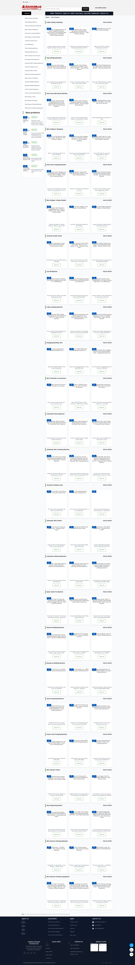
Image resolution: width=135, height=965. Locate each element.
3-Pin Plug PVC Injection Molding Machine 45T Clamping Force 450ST (79, 652)
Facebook (23, 922)
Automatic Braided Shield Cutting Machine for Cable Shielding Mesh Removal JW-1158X (56, 118)
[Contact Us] (34, 953)
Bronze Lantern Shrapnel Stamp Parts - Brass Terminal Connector (56, 403)
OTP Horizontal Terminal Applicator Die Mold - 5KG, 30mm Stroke (56, 510)
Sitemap (23, 933)
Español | (38, 914)
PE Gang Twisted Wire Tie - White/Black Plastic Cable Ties (102, 866)
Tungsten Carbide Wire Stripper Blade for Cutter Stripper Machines (102, 225)
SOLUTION (87, 13)
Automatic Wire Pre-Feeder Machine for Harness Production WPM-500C (56, 545)
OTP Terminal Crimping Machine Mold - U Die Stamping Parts (79, 510)
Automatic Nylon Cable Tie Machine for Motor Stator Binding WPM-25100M (102, 616)
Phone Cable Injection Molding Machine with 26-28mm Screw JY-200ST (102, 652)
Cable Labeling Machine (31, 48)
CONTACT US (104, 13)
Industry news (73, 925)
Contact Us (48, 958)
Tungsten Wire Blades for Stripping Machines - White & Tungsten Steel (57, 225)
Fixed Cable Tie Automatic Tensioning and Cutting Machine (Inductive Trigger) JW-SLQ (56, 616)
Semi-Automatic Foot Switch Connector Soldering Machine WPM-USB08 (102, 581)
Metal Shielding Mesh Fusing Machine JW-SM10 (36, 160)
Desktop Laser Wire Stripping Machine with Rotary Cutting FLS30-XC (79, 154)
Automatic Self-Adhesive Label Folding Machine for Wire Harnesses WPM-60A (79, 332)
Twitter (23, 929)
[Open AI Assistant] (131, 945)
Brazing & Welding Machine (32, 85)
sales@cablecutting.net (100, 922)
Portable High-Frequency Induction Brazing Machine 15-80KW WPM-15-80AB (101, 688)
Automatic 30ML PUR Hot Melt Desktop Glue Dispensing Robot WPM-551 (79, 830)
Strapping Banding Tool (31, 52)
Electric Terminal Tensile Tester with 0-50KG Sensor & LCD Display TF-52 (79, 260)
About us (72, 928)
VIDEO (72, 13)
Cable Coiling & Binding (31, 18)
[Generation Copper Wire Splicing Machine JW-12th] (26, 168)
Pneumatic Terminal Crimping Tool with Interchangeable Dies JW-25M (102, 189)
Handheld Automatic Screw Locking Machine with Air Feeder (102, 723)
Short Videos (79, 13)
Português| (67, 914)
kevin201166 (98, 925)
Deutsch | (53, 914)
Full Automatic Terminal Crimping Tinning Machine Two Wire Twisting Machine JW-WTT (79, 474)
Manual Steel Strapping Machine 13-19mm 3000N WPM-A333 (79, 367)
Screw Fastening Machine (32, 89)
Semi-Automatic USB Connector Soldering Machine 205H (79, 581)
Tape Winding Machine (31, 22)
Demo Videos (49, 951)
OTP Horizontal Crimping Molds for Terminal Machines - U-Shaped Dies (102, 510)
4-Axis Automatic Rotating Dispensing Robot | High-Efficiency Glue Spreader (56, 830)
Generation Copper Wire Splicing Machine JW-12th (37, 171)
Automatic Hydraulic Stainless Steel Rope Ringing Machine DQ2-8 (56, 296)
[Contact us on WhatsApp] (131, 950)
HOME (52, 13)
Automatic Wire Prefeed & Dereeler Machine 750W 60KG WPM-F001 (102, 545)
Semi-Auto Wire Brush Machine (33, 25)
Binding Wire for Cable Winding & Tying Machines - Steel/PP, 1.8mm (56, 866)
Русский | (27, 914)
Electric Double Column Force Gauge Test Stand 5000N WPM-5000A (101, 260)
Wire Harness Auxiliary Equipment (34, 108)
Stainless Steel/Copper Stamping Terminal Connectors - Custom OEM (101, 403)
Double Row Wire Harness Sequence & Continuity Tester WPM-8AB (56, 794)
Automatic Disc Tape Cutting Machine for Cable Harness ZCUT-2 (101, 438)
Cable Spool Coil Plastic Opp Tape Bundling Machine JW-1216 (102, 47)
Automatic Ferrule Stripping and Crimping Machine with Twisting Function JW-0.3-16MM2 (56, 189)
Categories (27, 13)
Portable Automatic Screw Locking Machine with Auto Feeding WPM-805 (56, 723)
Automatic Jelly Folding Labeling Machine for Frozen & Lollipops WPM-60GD (101, 332)
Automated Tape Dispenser (32, 59)
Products (48, 948)
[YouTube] (24, 953)
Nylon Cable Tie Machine (31, 78)
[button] (33, 18)
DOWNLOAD (95, 13)
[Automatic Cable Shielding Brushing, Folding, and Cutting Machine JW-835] (26, 145)
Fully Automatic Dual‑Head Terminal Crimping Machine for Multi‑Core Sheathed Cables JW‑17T (101, 474)
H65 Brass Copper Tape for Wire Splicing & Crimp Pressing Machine (79, 866)
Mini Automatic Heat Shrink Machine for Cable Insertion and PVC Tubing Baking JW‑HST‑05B (79, 901)
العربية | (49, 914)
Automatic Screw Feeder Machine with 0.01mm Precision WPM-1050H (79, 723)
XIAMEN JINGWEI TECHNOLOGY (34, 943)
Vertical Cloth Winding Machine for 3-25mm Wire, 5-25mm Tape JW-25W (102, 82)
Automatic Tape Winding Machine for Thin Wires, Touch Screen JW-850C (79, 82)
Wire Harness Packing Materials (33, 104)
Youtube (23, 926)
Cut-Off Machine (29, 44)
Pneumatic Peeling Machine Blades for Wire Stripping (79, 225)
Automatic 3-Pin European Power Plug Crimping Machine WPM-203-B (101, 759)
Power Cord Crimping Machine (33, 93)
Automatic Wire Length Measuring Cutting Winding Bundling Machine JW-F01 (79, 47)
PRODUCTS (58, 13)
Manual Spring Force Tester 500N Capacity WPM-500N (56, 260)
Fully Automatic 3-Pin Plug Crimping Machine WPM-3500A (79, 759)
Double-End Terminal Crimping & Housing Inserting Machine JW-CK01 (56, 474)
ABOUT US (66, 13)
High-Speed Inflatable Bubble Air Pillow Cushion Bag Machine (56, 367)
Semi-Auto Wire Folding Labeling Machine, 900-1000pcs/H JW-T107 (56, 82)
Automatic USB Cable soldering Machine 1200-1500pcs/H (56, 581)
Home (47, 17)
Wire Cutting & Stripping (31, 29)
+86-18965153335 (99, 928)
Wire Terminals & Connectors (32, 55)
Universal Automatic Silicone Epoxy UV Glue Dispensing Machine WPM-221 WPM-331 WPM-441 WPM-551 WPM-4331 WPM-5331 (102, 830)
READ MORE (107, 22)
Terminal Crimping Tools (31, 66)
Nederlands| (60, 914)
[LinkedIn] (31, 953)
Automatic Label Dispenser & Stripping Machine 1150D (79, 438)
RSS (71, 935)
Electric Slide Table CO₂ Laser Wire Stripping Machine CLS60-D (102, 154)
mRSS (106, 962)
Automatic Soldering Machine (33, 74)
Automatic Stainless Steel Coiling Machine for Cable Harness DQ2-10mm (101, 296)
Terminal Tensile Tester (31, 40)
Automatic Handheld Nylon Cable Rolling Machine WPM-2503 (79, 616)
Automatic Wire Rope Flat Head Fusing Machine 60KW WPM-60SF (79, 296)
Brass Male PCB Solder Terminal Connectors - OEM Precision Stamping (79, 403)
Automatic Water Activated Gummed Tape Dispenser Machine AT (56, 438)
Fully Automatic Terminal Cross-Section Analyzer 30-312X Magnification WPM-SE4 (102, 794)
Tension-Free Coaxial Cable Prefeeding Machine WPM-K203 (79, 545)
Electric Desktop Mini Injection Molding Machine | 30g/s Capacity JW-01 (56, 652)
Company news (74, 922)
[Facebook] (28, 953)
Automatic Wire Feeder (31, 70)
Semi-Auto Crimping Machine (32, 33)
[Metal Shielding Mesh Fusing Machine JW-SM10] (26, 158)
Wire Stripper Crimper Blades (32, 37)
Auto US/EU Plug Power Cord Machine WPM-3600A (56, 759)
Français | (33, 914)
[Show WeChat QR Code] (131, 954)
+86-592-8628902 (74, 945)
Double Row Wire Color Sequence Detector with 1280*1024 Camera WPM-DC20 (79, 794)
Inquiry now (34, 117)
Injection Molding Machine (32, 81)
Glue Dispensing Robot (31, 100)
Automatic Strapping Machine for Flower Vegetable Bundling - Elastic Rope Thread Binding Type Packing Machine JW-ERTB (56, 47)
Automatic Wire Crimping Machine (34, 63)
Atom (74, 935)
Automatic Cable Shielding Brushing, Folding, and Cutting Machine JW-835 (79, 118)
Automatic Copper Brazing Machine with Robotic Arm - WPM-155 (79, 688)
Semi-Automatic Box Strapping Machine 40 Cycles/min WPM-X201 (102, 367)
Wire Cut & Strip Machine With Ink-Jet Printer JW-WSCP (56, 154)
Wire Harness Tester (30, 96)
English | (44, 914)
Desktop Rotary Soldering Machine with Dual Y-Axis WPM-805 (56, 688)
